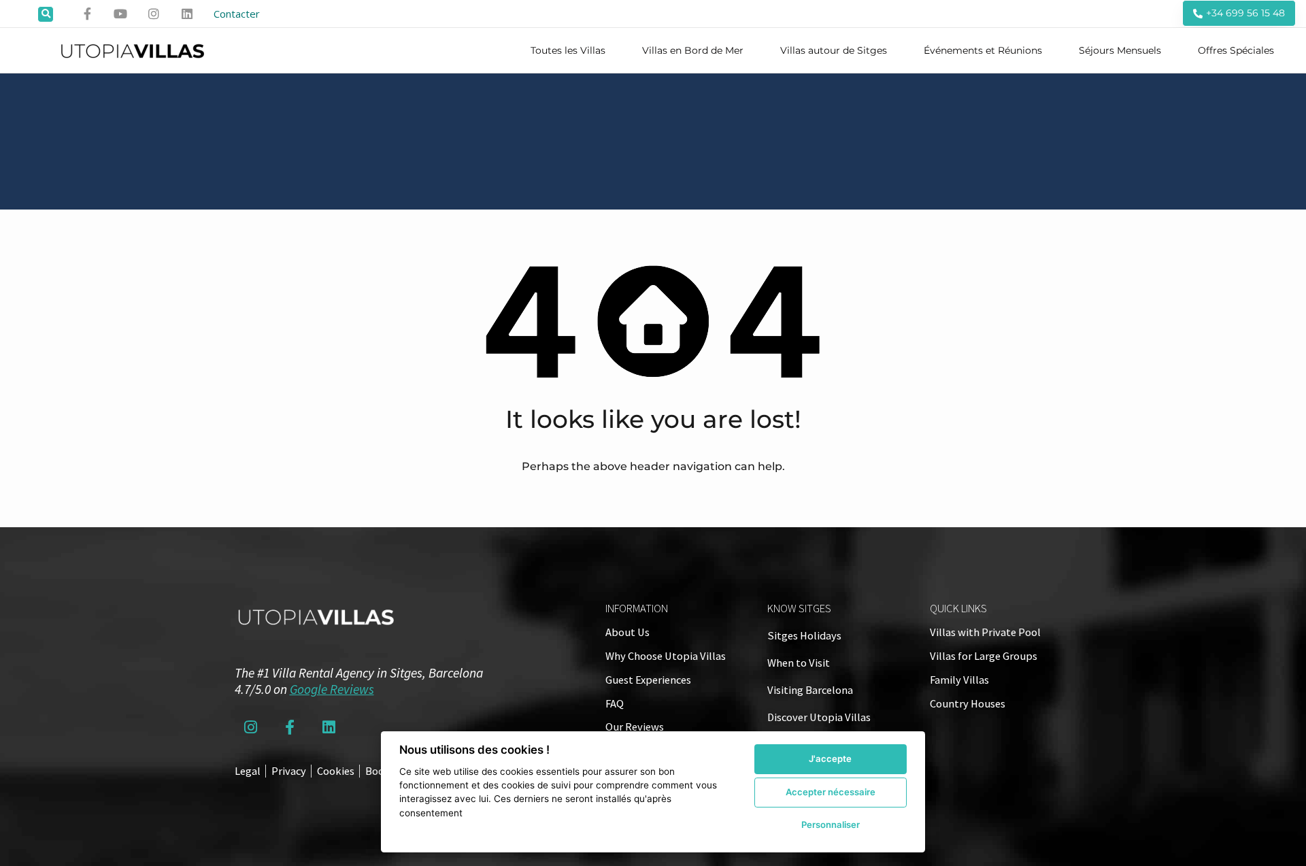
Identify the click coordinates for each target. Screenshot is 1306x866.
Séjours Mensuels (1120, 50)
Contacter (237, 13)
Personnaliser (830, 824)
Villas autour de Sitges (833, 50)
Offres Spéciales (1236, 50)
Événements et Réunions (983, 50)
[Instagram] (153, 13)
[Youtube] (121, 13)
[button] (45, 14)
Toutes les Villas (568, 50)
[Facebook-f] (87, 13)
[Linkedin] (187, 13)
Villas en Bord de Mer (692, 50)
